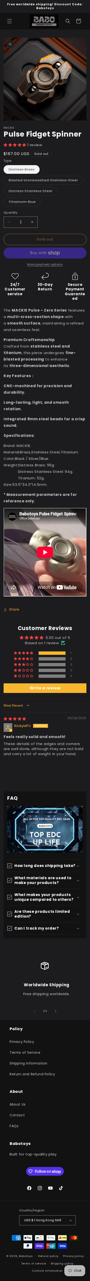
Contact (17, 1115)
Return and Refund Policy (32, 1074)
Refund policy (48, 1256)
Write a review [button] (45, 688)
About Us (18, 1104)
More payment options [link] (45, 264)
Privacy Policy (22, 1041)
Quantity (10, 212)
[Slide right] (55, 1011)
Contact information (47, 1271)
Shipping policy (62, 1263)
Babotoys (26, 1256)
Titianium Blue (25, 202)
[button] (9, 21)
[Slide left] (34, 1011)
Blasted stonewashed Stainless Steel (46, 181)
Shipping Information (29, 1063)
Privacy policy (73, 1256)
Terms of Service (25, 1052)
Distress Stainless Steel (33, 191)
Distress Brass (24, 170)
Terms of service (33, 1263)
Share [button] (14, 609)
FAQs (14, 1126)
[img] (15, 718)
